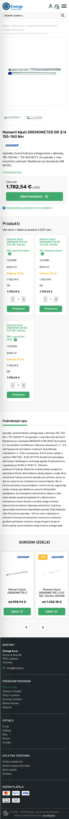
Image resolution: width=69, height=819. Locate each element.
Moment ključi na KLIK (14, 29)
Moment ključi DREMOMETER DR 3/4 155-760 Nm (17, 242)
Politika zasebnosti (13, 761)
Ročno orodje (18, 25)
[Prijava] (51, 6)
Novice (6, 738)
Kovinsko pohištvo (12, 699)
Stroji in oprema (11, 695)
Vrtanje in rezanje (12, 691)
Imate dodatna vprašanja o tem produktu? (30, 207)
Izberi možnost (31, 196)
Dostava (7, 773)
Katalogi (7, 730)
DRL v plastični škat (15, 338)
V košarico (18, 308)
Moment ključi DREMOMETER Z (17, 591)
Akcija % (7, 707)
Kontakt (7, 742)
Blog (5, 734)
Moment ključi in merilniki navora (42, 25)
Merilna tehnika (11, 703)
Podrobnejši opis (13, 172)
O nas (6, 726)
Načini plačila (10, 769)
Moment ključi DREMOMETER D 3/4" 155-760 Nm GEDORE (52, 593)
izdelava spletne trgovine (27, 815)
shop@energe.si (15, 668)
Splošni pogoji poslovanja (16, 765)
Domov (6, 25)
